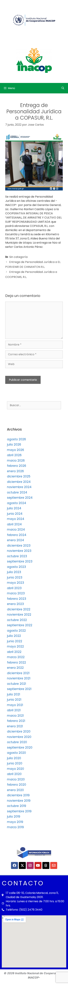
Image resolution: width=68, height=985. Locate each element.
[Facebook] (14, 865)
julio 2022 (14, 636)
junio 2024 (14, 514)
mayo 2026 (15, 450)
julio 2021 (13, 694)
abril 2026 (14, 455)
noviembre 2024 (19, 487)
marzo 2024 (16, 529)
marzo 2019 (15, 827)
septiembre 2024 (20, 498)
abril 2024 (14, 524)
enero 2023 (15, 604)
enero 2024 (15, 540)
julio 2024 (14, 508)
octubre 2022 (17, 620)
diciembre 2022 (18, 609)
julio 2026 (14, 444)
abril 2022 (14, 652)
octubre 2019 (16, 806)
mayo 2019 (15, 822)
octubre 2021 (16, 684)
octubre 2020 (17, 742)
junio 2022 (14, 641)
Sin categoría (18, 257)
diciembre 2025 (18, 476)
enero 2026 (15, 471)
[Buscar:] (34, 405)
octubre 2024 (17, 492)
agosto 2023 (16, 567)
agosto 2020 (16, 753)
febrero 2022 (16, 662)
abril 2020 (14, 774)
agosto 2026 (16, 439)
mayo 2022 (15, 646)
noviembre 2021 (18, 678)
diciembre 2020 (19, 731)
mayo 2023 (15, 583)
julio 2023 (14, 572)
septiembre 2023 (19, 561)
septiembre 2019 (19, 811)
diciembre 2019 (18, 795)
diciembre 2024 (19, 482)
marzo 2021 (15, 716)
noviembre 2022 (19, 614)
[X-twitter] (22, 865)
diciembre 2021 (18, 673)
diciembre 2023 (19, 545)
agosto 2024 (16, 503)
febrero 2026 (16, 466)
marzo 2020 (16, 779)
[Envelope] (53, 865)
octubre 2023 (17, 556)
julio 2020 (14, 758)
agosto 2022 (16, 630)
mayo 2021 (15, 705)
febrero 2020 (16, 785)
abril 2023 (14, 588)
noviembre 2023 (19, 551)
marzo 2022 (16, 657)
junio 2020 (14, 763)
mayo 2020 (15, 769)
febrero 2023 (16, 599)
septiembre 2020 (19, 747)
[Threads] (45, 865)
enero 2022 (15, 668)
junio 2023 (14, 577)
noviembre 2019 (19, 801)
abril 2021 (14, 710)
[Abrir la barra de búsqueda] (63, 88)
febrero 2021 (16, 721)
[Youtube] (38, 865)
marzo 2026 (16, 460)
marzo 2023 (16, 593)
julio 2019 (13, 816)
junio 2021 (14, 699)
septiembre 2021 (19, 689)
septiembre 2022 (19, 625)
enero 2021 (15, 726)
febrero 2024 (16, 535)
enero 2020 (15, 790)
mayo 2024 (15, 519)
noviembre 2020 (19, 737)
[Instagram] (30, 865)
